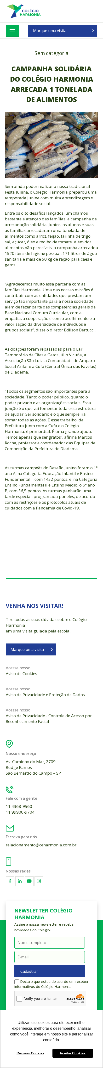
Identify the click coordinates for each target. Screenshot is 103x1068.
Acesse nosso (21, 670)
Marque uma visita (49, 30)
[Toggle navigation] (12, 31)
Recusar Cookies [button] (30, 1053)
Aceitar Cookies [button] (73, 1053)
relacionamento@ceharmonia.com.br (41, 845)
